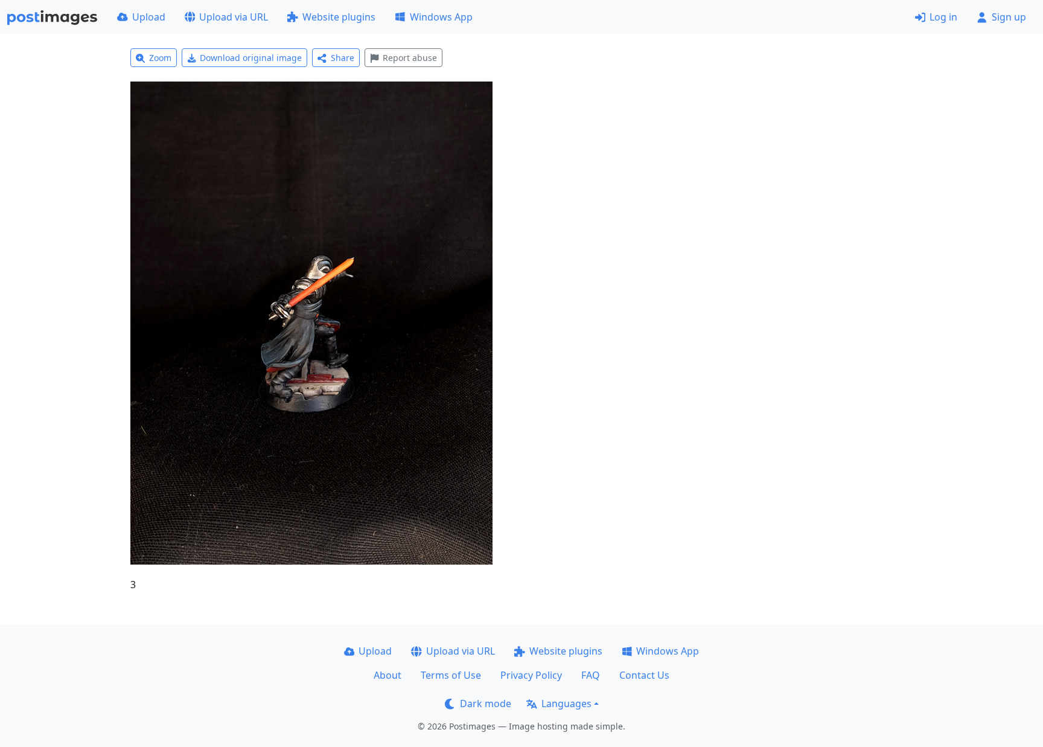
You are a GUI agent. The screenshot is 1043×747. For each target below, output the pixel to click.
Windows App (441, 17)
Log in (943, 17)
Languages (566, 703)
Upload (148, 17)
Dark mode (485, 703)
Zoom (160, 57)
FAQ (590, 675)
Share (342, 57)
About (387, 675)
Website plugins (338, 17)
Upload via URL (233, 17)
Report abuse (410, 57)
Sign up (1009, 17)
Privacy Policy (531, 675)
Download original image (251, 57)
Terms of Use (451, 675)
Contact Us (644, 675)
